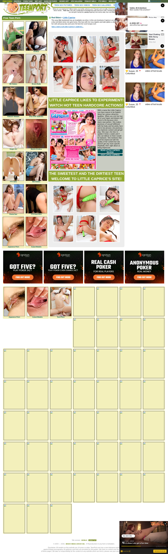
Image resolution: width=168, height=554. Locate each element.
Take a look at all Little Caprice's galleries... (67, 27)
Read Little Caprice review (110, 151)
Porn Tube (28, 1)
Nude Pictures (50, 1)
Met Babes (36, 182)
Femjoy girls (90, 1)
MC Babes (13, 84)
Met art (38, 1)
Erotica (17, 1)
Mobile (84, 540)
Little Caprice (69, 17)
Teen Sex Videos (82, 5)
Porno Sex (13, 214)
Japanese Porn (13, 247)
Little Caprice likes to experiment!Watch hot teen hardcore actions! (86, 102)
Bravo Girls (13, 51)
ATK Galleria (76, 1)
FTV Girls (102, 1)
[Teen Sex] (27, 9)
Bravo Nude (36, 84)
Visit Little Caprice (110, 155)
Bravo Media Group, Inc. (75, 544)
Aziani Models (36, 247)
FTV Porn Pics (36, 214)
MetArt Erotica (36, 149)
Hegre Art (13, 149)
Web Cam (112, 1)
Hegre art (64, 1)
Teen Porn (60, 317)
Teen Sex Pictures (63, 5)
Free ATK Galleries (36, 117)
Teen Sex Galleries (101, 5)
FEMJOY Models (13, 117)
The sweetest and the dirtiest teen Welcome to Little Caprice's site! (86, 176)
